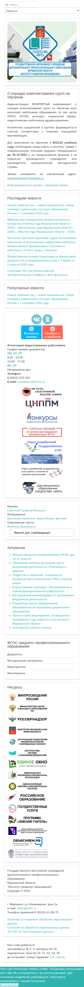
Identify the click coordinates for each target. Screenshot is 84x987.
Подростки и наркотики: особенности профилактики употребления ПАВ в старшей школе (42, 579)
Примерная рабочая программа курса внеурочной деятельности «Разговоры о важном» (39, 566)
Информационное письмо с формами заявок (37, 185)
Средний (27, 510)
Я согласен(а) (9, 985)
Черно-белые (45, 518)
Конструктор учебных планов (31, 627)
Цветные (61, 518)
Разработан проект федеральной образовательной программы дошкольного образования (41, 607)
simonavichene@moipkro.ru (25, 178)
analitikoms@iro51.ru (31, 381)
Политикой (38, 981)
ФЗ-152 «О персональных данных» (30, 931)
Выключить (14, 518)
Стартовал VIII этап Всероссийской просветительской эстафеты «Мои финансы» (37, 272)
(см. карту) (57, 957)
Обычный (13, 510)
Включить (29, 518)
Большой (39, 510)
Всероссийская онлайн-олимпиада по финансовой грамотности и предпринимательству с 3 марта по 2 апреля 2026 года (41, 260)
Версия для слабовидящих (32, 532)
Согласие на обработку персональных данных (38, 927)
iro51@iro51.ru (26, 908)
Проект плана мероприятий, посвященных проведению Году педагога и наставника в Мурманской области (41, 619)
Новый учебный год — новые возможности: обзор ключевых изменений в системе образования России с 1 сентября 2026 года (40, 209)
